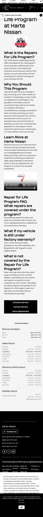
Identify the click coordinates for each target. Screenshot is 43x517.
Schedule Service (20, 302)
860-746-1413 (36, 335)
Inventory (7, 461)
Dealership (36, 461)
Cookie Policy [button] (11, 493)
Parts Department (20, 311)
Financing (25, 461)
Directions (35, 469)
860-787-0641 (35, 332)
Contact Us (11, 431)
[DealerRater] (13, 451)
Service (16, 461)
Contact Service (21, 307)
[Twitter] (9, 451)
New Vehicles (7, 466)
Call (21, 323)
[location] (40, 2)
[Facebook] (4, 451)
